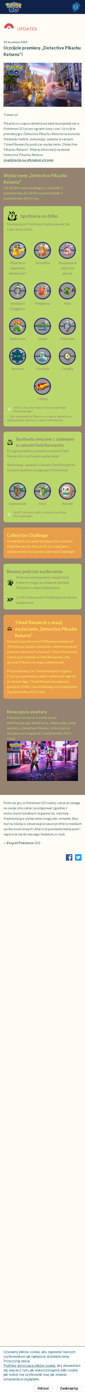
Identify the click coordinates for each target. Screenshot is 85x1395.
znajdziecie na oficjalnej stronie (28, 160)
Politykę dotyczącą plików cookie (29, 1366)
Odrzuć (43, 1388)
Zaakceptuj (69, 1388)
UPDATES (27, 28)
